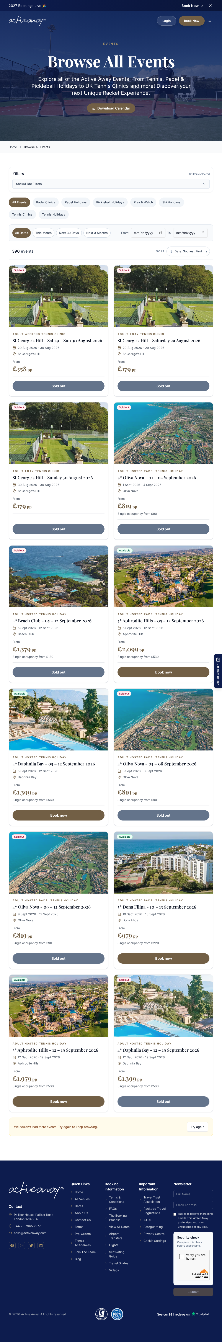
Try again (197, 1127)
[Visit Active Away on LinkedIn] (40, 1245)
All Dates (21, 233)
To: (169, 233)
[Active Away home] (27, 21)
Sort (160, 251)
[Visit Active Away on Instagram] (21, 1245)
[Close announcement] (210, 6)
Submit (193, 1292)
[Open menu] (209, 20)
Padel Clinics (45, 202)
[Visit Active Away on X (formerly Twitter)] (31, 1245)
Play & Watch (143, 202)
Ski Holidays (171, 202)
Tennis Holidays (53, 214)
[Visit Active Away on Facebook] (12, 1245)
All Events (19, 202)
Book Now (191, 21)
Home (13, 147)
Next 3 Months (97, 233)
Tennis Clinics (22, 214)
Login (166, 21)
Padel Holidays (76, 202)
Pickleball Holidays (110, 202)
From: (125, 233)
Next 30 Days (69, 233)
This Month (43, 233)
